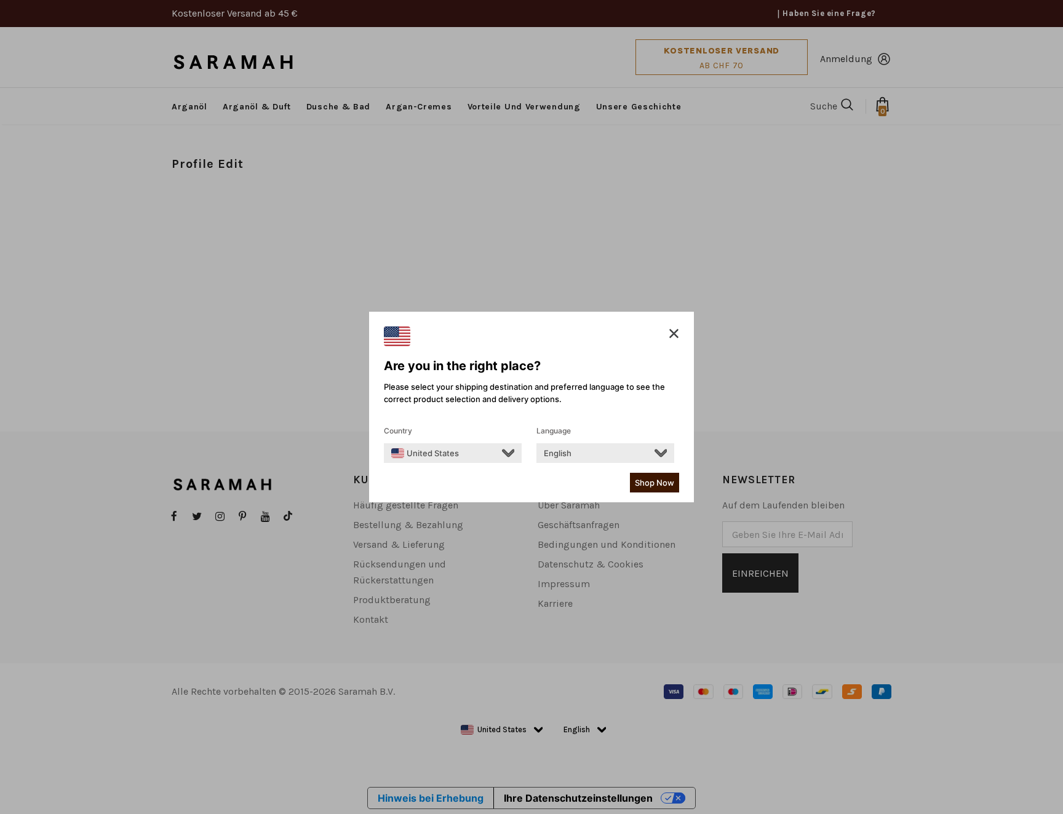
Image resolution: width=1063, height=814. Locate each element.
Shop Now (654, 483)
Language (553, 430)
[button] (674, 333)
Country (398, 430)
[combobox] (425, 453)
